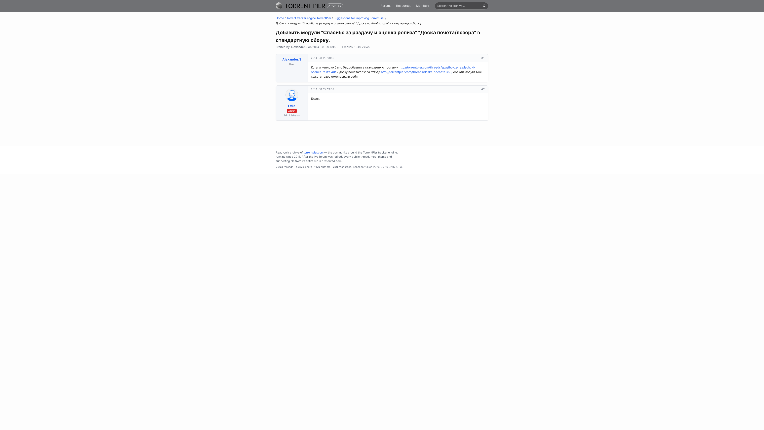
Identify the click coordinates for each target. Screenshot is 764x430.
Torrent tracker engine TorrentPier (308, 18)
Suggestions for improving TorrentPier (359, 18)
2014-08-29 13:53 (322, 58)
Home (280, 18)
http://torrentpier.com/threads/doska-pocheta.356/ (416, 72)
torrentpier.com (314, 152)
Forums (386, 6)
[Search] (484, 5)
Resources (403, 6)
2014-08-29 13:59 (322, 89)
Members (423, 6)
